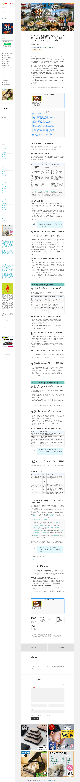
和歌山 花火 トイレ (51, 636)
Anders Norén (7, 354)
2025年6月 (4, 177)
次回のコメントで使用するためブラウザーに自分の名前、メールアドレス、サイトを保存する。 (47, 715)
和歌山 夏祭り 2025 (36, 636)
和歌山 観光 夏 (42, 637)
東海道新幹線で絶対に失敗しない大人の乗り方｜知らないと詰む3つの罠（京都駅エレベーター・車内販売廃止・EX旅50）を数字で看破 (7, 135)
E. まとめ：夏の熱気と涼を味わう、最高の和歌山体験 (42, 134)
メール (50, 703)
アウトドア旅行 (5, 59)
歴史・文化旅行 (5, 80)
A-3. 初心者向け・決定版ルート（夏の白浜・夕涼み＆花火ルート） (44, 117)
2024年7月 (4, 201)
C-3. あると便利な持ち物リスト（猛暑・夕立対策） (42, 131)
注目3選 (50, 514)
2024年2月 (4, 211)
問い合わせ (5, 327)
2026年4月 (4, 156)
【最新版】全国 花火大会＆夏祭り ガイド (7, 35)
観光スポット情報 (6, 84)
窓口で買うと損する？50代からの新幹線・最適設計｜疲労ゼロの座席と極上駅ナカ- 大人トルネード (7, 276)
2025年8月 (4, 173)
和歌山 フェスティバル (52, 635)
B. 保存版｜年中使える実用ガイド (38, 120)
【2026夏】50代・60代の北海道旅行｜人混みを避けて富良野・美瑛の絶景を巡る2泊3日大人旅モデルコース (7, 266)
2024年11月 (4, 192)
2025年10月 (4, 169)
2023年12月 (4, 216)
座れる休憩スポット (51, 515)
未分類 (4, 78)
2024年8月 (4, 199)
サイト (32, 709)
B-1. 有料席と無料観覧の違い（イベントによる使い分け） (43, 121)
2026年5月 (4, 154)
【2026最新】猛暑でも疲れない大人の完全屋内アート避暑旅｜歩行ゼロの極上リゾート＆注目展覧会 (7, 129)
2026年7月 (4, 150)
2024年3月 (4, 209)
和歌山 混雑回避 (44, 636)
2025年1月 (4, 188)
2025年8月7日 (33, 634)
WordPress (8, 353)
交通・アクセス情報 (6, 65)
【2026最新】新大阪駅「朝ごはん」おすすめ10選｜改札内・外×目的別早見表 (7, 258)
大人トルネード (7, 351)
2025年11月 (4, 167)
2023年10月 (4, 220)
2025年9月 (4, 171)
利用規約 (50, 780)
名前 (32, 703)
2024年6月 (4, 203)
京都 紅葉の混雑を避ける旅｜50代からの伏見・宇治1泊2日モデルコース (7, 119)
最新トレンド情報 (8, 9)
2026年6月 (4, 152)
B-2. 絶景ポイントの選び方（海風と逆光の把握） (41, 122)
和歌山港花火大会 (57, 637)
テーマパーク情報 (6, 61)
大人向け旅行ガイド (6, 71)
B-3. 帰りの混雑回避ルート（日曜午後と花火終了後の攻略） (43, 123)
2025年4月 (4, 182)
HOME (3, 9)
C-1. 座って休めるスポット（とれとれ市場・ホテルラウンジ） (44, 129)
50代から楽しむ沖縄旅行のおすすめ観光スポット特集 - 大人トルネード (7, 253)
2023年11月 (4, 218)
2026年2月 (4, 160)
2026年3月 (4, 158)
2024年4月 (4, 207)
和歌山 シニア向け (43, 635)
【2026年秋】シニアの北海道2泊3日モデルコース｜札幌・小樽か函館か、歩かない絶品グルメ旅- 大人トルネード (7, 269)
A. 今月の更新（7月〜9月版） (37, 113)
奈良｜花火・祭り (36, 49)
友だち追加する (7, 43)
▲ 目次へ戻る (33, 559)
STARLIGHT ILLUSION (35, 635)
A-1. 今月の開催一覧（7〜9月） (38, 114)
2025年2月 (4, 186)
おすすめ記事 (5, 320)
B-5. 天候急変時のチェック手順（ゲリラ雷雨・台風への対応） (44, 126)
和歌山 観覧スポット (49, 637)
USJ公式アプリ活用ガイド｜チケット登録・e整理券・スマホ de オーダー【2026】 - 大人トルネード (7, 245)
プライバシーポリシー (7, 322)
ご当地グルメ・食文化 (6, 57)
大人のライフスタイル (6, 67)
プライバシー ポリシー (45, 780)
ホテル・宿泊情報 (6, 63)
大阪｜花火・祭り (49, 47)
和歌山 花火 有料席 (58, 636)
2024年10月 (4, 194)
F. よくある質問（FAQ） (36, 135)
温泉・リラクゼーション (7, 82)
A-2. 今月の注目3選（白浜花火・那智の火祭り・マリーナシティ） (44, 116)
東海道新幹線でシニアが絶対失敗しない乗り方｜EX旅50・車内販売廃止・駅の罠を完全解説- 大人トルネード (7, 260)
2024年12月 (4, 190)
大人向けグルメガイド (6, 69)
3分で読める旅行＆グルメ (7, 53)
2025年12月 (4, 165)
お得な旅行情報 (5, 55)
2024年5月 (4, 205)
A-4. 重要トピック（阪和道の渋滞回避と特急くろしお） (42, 118)
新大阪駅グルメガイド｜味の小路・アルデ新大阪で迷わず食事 (7, 251)
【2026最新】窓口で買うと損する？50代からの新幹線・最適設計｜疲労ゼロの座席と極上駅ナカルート (7, 140)
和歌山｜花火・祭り (36, 47)
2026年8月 (4, 148)
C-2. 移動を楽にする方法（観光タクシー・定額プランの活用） (44, 130)
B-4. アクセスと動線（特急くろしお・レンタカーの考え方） (43, 125)
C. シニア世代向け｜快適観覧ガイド (38, 127)
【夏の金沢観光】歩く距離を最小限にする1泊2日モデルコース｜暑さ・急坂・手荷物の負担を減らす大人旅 (7, 124)
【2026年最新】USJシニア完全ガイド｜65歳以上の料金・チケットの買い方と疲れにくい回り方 (7, 242)
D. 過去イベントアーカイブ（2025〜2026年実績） (41, 133)
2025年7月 (4, 175)
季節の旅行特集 (43, 634)
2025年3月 (4, 184)
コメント (33, 687)
